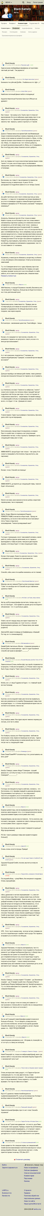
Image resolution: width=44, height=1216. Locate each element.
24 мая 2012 (8, 215)
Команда (26, 751)
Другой (25, 846)
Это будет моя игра (31, 79)
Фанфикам (16, 28)
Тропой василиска (29, 130)
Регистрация (38, 2)
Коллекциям (13, 32)
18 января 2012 (9, 807)
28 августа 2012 (9, 130)
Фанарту (4, 32)
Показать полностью (8, 276)
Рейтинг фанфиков (31, 1170)
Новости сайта (29, 1201)
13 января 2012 (9, 890)
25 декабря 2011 (10, 1037)
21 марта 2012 (9, 495)
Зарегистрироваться (9, 1167)
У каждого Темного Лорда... (32, 1051)
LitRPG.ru (5, 1190)
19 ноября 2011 (9, 1121)
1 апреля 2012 (9, 410)
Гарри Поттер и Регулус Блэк (31, 1121)
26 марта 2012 (9, 447)
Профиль (4, 23)
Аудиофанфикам (27, 28)
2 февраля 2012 (10, 616)
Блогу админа (32, 32)
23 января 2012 (9, 715)
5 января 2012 (9, 1016)
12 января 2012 (9, 926)
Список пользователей (32, 1173)
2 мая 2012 (8, 320)
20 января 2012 (9, 751)
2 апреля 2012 (9, 385)
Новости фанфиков (31, 1167)
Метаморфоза (27, 643)
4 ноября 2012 (9, 110)
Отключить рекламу (22, 1159)
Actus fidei (26, 91)
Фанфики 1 (12, 23)
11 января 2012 (9, 975)
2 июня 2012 (8, 177)
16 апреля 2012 (9, 332)
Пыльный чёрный (28, 1107)
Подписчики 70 (34, 23)
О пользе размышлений (30, 1142)
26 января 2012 (9, 643)
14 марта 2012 (9, 532)
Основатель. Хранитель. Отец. (30, 177)
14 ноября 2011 (9, 1142)
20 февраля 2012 (10, 597)
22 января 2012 (9, 731)
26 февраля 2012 (10, 567)
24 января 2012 (9, 694)
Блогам (37, 28)
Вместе (22, 284)
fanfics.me (37, 1209)
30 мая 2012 (8, 194)
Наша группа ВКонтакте (32, 1204)
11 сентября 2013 (10, 79)
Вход (29, 2)
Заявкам (23, 32)
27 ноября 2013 (9, 65)
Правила (27, 1193)
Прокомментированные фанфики (12, 35)
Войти (4, 1165)
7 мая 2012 (8, 301)
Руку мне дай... (27, 65)
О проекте (27, 1190)
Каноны (27, 1181)
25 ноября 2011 (9, 1051)
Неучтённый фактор (30, 581)
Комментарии (22, 23)
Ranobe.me (6, 1196)
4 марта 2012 (9, 553)
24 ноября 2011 (9, 1090)
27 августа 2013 (9, 91)
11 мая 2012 (8, 284)
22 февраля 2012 (10, 581)
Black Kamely (22, 9)
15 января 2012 (9, 874)
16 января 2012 (9, 846)
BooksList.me (7, 1193)
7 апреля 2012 (9, 350)
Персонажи (28, 1178)
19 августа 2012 (9, 156)
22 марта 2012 (9, 465)
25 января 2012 (9, 678)
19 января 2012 (9, 766)
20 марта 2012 (9, 511)
